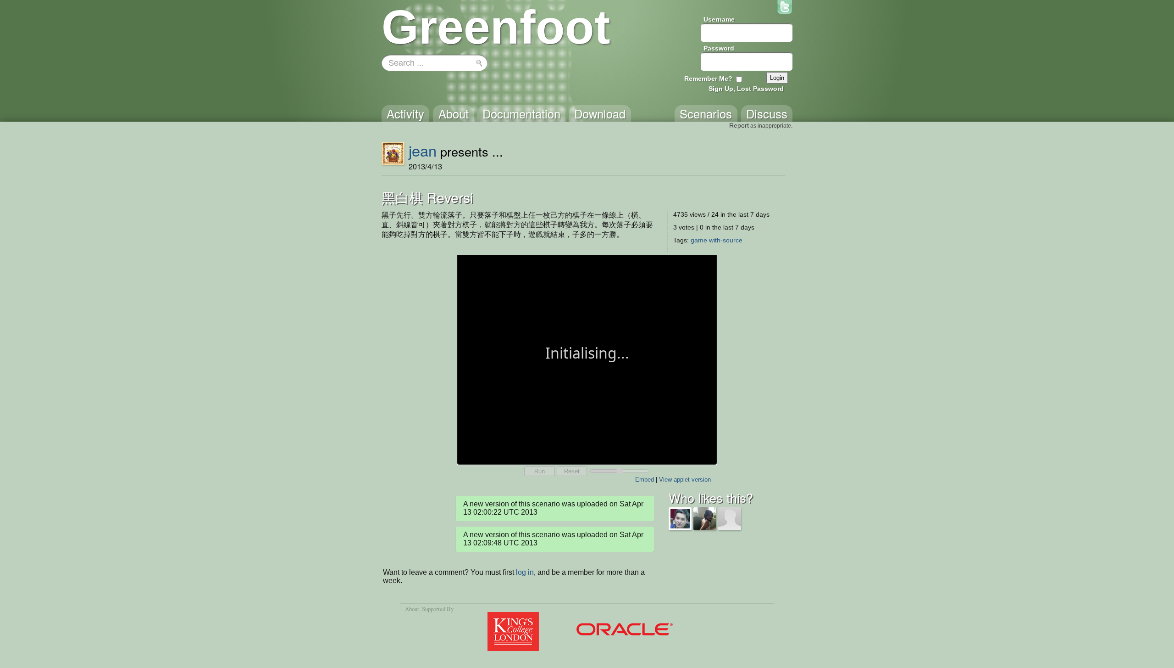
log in (525, 572)
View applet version (685, 479)
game (699, 240)
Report (739, 125)
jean (423, 150)
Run (539, 471)
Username (719, 19)
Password (718, 48)
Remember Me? (708, 78)
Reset (572, 471)
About (412, 609)
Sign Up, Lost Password (746, 88)
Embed (644, 479)
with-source (725, 240)
